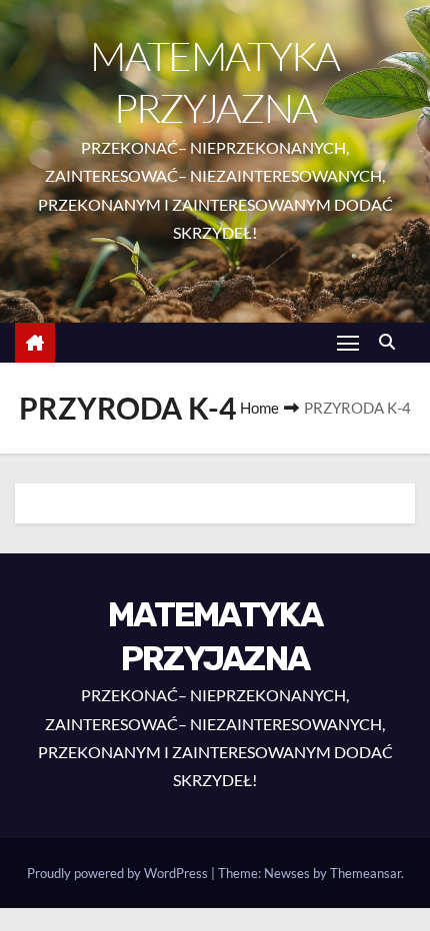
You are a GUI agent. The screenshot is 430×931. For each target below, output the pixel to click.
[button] (392, 341)
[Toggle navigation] (348, 342)
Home (259, 408)
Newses (287, 873)
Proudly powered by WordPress (119, 873)
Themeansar (365, 873)
